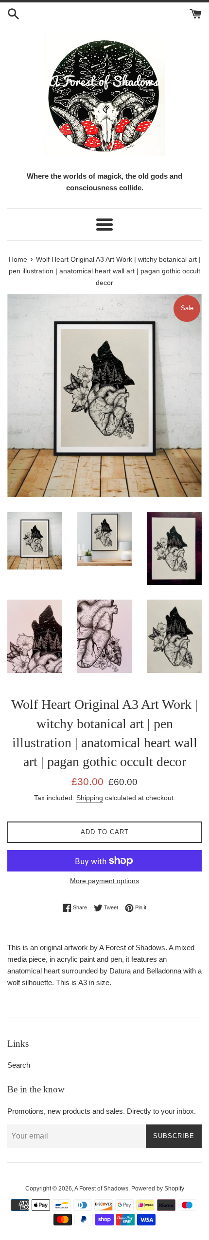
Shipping (89, 798)
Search (18, 1065)
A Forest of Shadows (101, 1188)
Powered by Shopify (157, 1188)
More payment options (104, 881)
